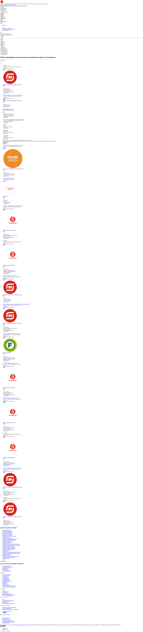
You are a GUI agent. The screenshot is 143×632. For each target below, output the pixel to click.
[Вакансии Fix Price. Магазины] (72, 345)
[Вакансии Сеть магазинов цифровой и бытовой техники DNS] (72, 158)
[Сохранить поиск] (1, 39)
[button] (1, 19)
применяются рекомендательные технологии (22, 624)
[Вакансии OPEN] (72, 189)
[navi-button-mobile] (1, 23)
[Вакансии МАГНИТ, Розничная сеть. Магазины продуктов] (72, 77)
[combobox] (5, 34)
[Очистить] (2, 36)
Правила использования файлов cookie (19, 5)
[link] (2, 17)
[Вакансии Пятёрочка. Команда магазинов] (72, 220)
